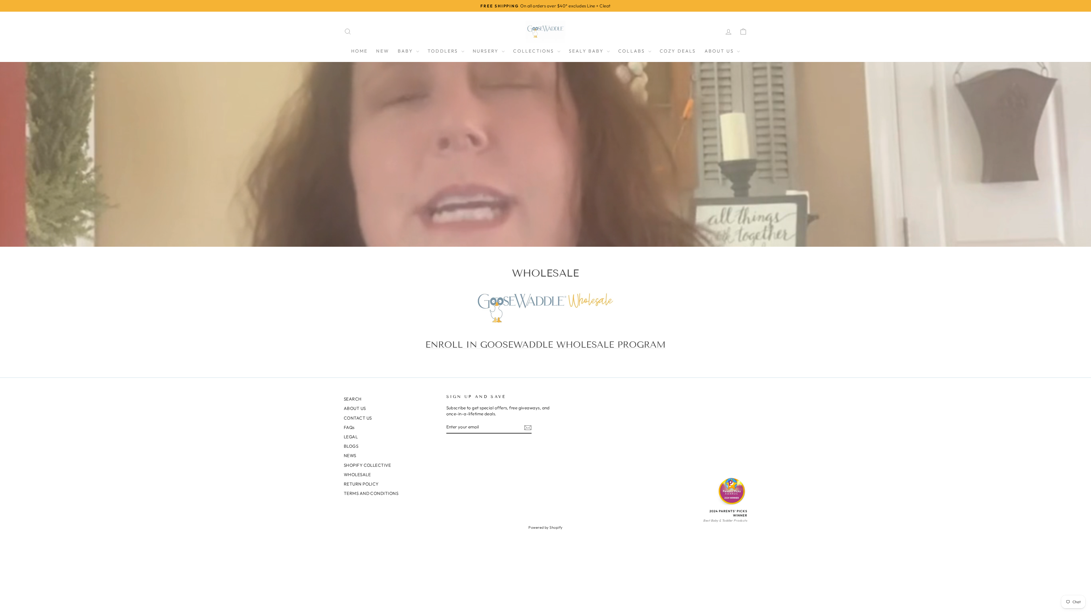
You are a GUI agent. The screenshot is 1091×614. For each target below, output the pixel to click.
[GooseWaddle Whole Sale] (545, 308)
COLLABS (632, 51)
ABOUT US (720, 51)
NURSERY (487, 51)
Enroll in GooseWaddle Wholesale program (545, 344)
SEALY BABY (587, 51)
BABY (406, 51)
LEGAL (351, 436)
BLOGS (351, 446)
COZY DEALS (678, 51)
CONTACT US (358, 418)
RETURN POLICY (361, 484)
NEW (382, 51)
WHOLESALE (357, 474)
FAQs (349, 427)
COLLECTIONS (534, 51)
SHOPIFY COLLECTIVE (367, 465)
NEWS (350, 455)
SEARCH (353, 399)
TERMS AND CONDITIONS (371, 493)
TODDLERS (444, 51)
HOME (359, 51)
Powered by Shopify (545, 527)
